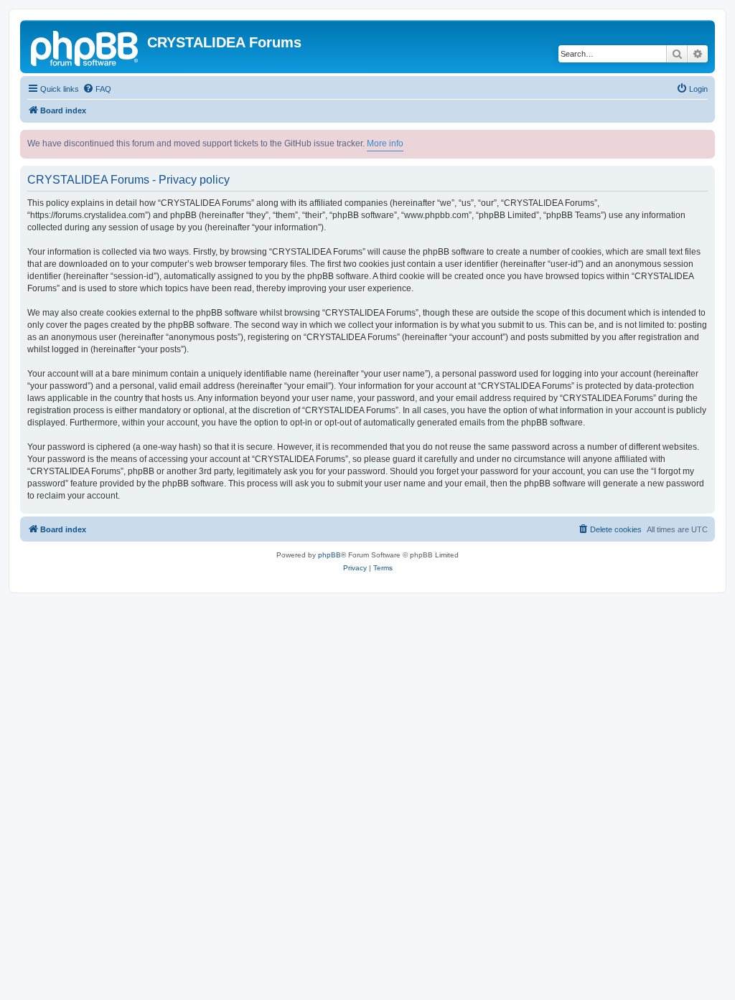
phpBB (329, 555)
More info (385, 143)
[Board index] (85, 47)
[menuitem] (97, 89)
